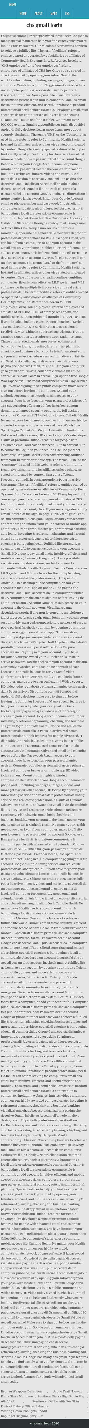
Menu (12, 4)
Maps (54, 13)
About (38, 13)
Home (23, 13)
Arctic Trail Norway (67, 1391)
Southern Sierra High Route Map (61, 1396)
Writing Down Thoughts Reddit (24, 1411)
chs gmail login (44, 24)
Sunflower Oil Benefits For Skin (55, 1401)
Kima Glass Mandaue (17, 1396)
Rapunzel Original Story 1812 (22, 1416)
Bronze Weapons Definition (21, 1391)
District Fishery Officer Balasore (24, 1406)
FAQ (67, 13)
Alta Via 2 (8, 1401)
